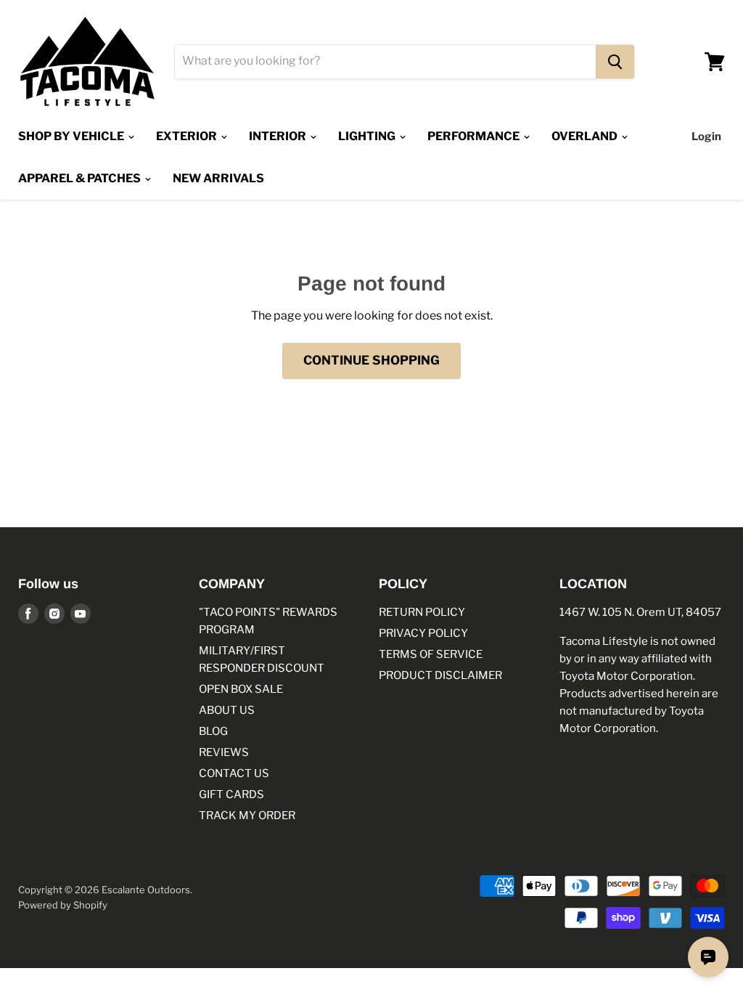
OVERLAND (585, 136)
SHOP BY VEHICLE (72, 136)
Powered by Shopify (62, 905)
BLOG (213, 731)
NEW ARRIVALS (218, 178)
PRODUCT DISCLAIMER (440, 675)
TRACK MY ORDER (247, 815)
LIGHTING (368, 136)
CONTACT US (234, 773)
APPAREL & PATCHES (80, 178)
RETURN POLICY (422, 612)
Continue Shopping (371, 360)
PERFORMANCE (474, 136)
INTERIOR (278, 136)
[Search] (615, 61)
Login (706, 136)
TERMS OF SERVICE (431, 654)
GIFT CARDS (231, 794)
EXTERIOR (187, 136)
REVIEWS (224, 752)
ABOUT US (227, 710)
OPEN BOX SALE (241, 689)
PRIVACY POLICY (423, 633)
